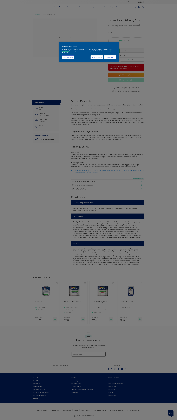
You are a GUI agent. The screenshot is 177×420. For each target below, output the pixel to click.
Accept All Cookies (97, 57)
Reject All (110, 57)
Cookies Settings (68, 57)
